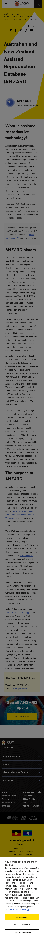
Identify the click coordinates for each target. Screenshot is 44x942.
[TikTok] (26, 30)
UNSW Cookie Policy (19, 909)
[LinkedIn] (11, 30)
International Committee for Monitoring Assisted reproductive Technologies (20, 515)
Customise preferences (22, 932)
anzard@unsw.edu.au (20, 688)
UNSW (6, 14)
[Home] (22, 4)
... (18, 14)
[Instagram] (21, 30)
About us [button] (8, 780)
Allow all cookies (22, 917)
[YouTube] (31, 30)
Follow (31, 26)
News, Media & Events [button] (15, 772)
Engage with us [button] (11, 756)
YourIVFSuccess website (18, 612)
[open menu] (6, 4)
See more (16, 717)
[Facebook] (16, 30)
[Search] (38, 4)
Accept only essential (22, 925)
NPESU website (26, 555)
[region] (22, 899)
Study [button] (6, 764)
